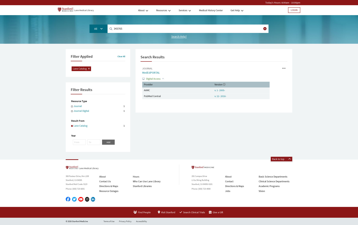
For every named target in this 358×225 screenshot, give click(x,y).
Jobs (227, 191)
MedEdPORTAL (151, 72)
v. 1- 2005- (220, 90)
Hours (136, 176)
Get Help (235, 10)
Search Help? (179, 36)
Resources (161, 10)
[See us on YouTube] (80, 199)
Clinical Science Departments (274, 181)
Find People (144, 212)
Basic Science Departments (273, 176)
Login (294, 10)
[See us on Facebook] (68, 199)
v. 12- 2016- (220, 96)
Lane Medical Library (84, 10)
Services (183, 10)
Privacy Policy (125, 221)
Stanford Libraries (142, 186)
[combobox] (188, 29)
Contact (229, 181)
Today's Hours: (273, 2)
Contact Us (105, 181)
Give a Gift (217, 212)
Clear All (121, 56)
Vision (262, 191)
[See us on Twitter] (74, 199)
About (141, 10)
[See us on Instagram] (87, 199)
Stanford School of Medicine (219, 168)
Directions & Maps (108, 186)
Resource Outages (108, 191)
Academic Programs (269, 186)
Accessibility (141, 221)
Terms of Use (108, 221)
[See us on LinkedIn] (93, 199)
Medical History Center (211, 10)
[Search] (110, 29)
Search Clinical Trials (194, 212)
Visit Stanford (168, 212)
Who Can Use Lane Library (146, 181)
